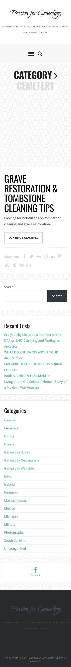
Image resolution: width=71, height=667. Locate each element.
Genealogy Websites (19, 468)
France (9, 444)
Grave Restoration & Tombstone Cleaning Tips (31, 193)
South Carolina (15, 540)
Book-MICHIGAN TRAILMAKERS (27, 376)
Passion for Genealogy (35, 14)
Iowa (7, 476)
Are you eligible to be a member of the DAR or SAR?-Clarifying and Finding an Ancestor (32, 341)
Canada (9, 420)
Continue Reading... (23, 237)
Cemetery (11, 428)
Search (8, 287)
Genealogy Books (17, 452)
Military (9, 524)
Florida (9, 436)
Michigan (11, 516)
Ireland (9, 484)
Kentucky (11, 492)
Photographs (14, 532)
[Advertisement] (35, 128)
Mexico (9, 508)
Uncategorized (15, 548)
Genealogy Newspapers (21, 460)
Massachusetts (15, 500)
